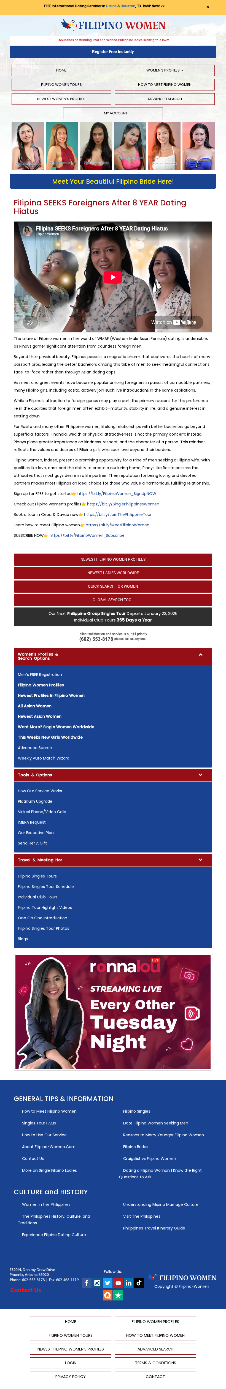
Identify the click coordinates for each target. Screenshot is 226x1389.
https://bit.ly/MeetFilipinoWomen (117, 525)
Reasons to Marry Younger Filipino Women (163, 1135)
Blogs (23, 939)
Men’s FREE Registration (40, 674)
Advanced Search (164, 98)
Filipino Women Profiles (155, 1321)
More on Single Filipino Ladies (49, 1170)
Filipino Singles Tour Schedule (46, 886)
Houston (128, 6)
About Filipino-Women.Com (48, 1146)
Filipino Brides (135, 1146)
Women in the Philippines (46, 1204)
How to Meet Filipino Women (165, 84)
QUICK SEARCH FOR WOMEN (113, 586)
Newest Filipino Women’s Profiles (70, 1349)
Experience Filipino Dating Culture (53, 1234)
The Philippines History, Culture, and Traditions (54, 1220)
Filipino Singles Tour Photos (43, 928)
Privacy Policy (70, 1376)
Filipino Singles (136, 1111)
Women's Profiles (163, 70)
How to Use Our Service (44, 1135)
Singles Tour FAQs (38, 1123)
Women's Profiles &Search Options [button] (38, 656)
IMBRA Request (32, 822)
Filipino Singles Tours (37, 876)
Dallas (111, 6)
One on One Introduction (42, 918)
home (61, 70)
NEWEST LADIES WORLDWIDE (113, 573)
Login (70, 1363)
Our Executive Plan (36, 832)
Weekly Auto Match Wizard (43, 758)
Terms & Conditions (155, 1363)
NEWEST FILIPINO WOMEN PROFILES (113, 559)
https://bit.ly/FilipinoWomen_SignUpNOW (116, 493)
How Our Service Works (40, 791)
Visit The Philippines (141, 1216)
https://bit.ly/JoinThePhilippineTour (118, 514)
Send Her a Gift (32, 843)
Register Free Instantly (113, 51)
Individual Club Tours (38, 897)
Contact (155, 1376)
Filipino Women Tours (61, 84)
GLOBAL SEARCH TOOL (113, 600)
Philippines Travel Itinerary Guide (153, 1228)
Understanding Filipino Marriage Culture (160, 1204)
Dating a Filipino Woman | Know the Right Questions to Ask (160, 1174)
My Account (114, 113)
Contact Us (32, 1158)
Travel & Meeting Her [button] (40, 860)
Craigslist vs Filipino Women (149, 1158)
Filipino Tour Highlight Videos (45, 907)
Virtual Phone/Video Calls (42, 812)
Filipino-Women (194, 1286)
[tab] (113, 708)
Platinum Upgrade (35, 801)
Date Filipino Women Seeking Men (155, 1123)
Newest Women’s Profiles (61, 98)
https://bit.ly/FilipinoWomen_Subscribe (87, 535)
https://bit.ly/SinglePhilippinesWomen (123, 504)
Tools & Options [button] (35, 775)
